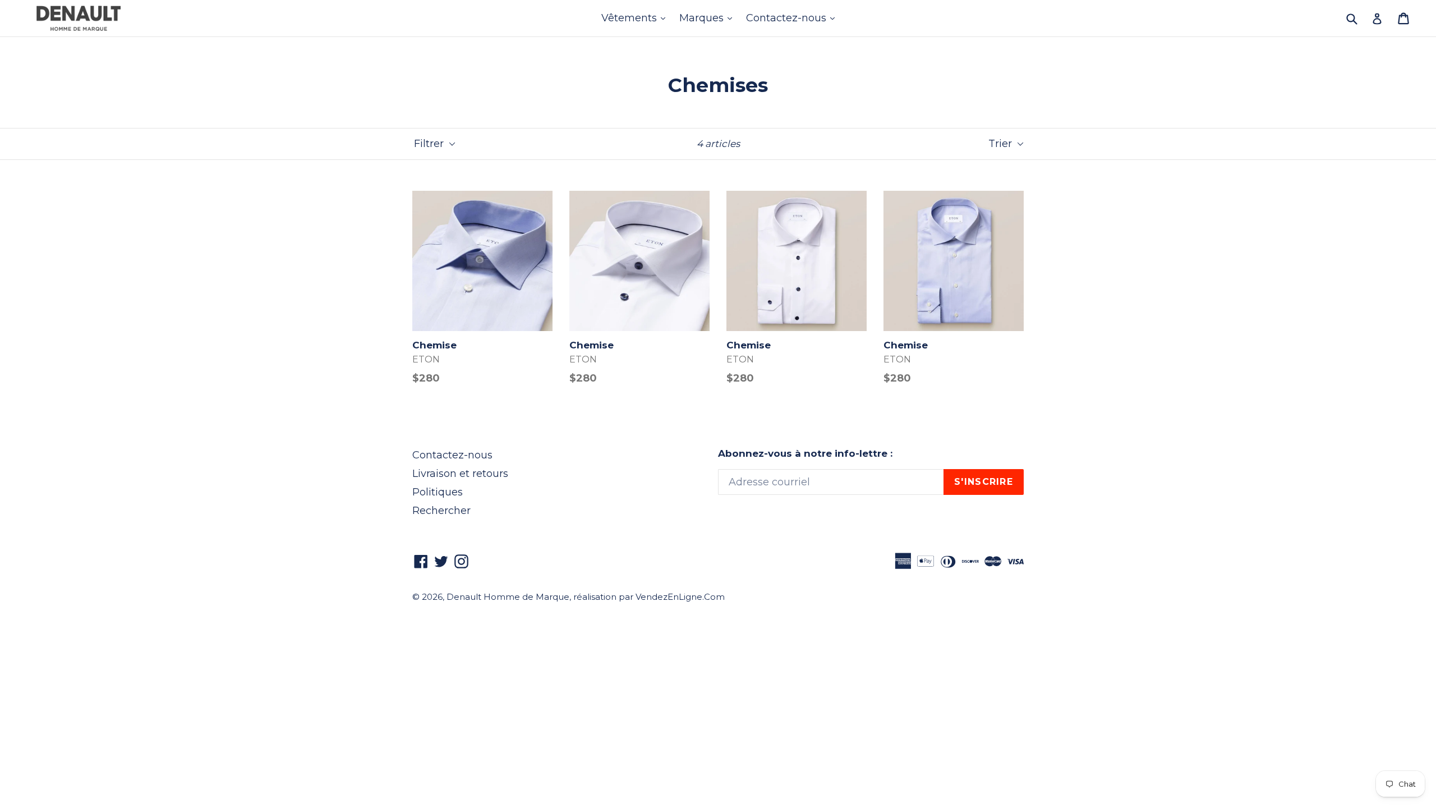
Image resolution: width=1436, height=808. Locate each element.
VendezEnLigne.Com (680, 596)
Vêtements (636, 17)
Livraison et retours (460, 473)
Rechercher (441, 510)
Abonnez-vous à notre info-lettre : (805, 453)
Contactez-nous (793, 17)
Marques (708, 17)
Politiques (437, 492)
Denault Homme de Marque (508, 596)
